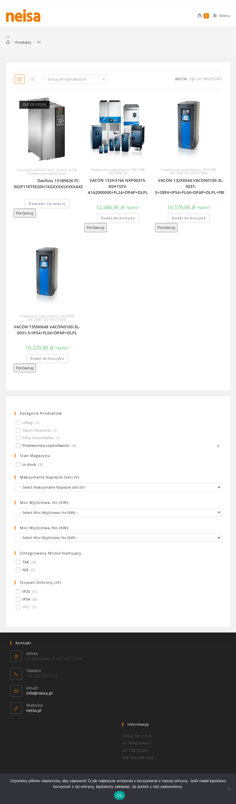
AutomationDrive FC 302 (35, 169)
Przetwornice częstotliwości (47, 173)
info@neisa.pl (39, 693)
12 (192, 79)
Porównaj (25, 213)
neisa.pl (33, 710)
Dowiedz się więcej (47, 203)
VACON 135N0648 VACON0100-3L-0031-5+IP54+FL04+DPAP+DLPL (47, 330)
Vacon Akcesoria (36, 430)
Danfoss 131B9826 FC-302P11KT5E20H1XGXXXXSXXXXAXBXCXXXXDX (59, 183)
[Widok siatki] (19, 79)
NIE (25, 569)
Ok (119, 795)
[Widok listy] (32, 79)
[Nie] (229, 789)
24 (199, 79)
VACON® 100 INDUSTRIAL (189, 173)
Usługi (27, 422)
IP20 (26, 591)
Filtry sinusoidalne (38, 437)
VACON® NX (118, 173)
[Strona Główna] (8, 42)
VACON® (137, 169)
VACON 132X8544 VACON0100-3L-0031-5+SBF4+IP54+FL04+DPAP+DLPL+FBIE (191, 186)
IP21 (26, 607)
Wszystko (213, 79)
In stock (29, 464)
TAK (25, 562)
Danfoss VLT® (65, 169)
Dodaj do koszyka (118, 218)
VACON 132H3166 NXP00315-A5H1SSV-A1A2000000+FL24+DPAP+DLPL (118, 186)
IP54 (26, 599)
